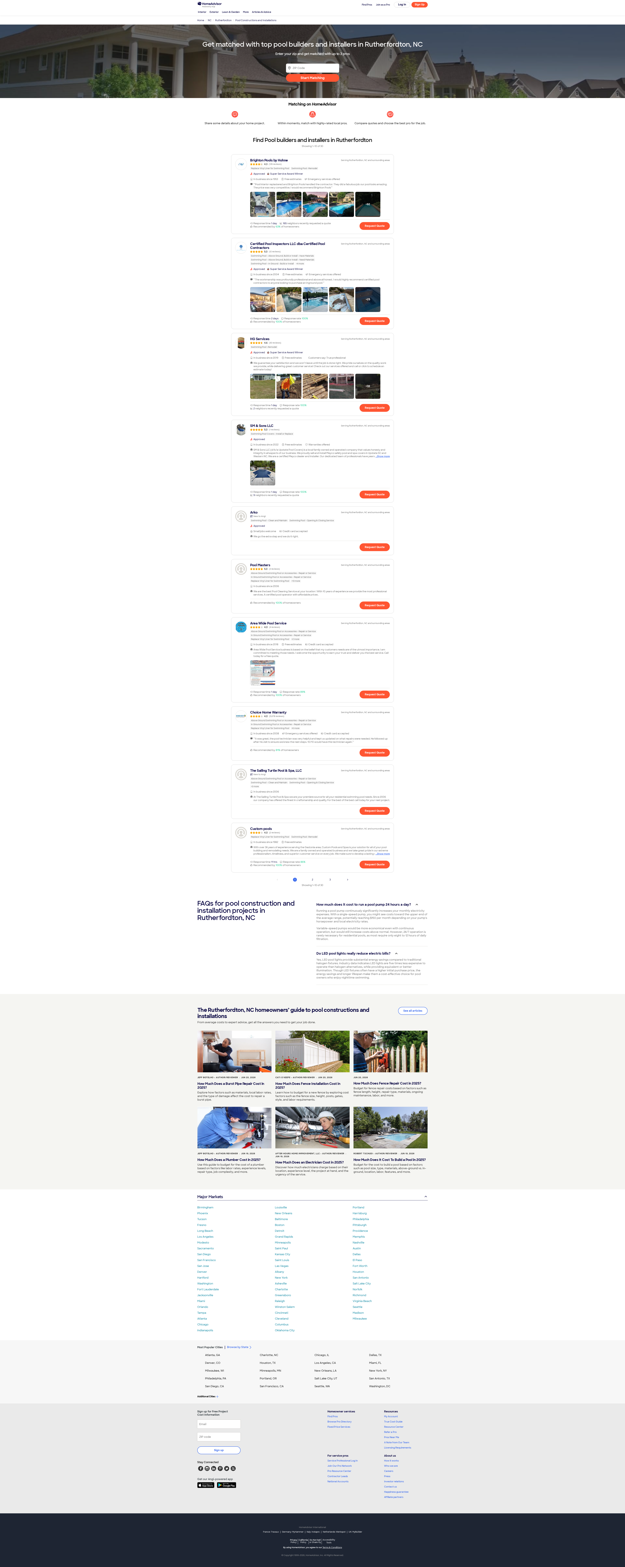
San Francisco (206, 1260)
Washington (205, 1283)
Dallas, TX (375, 1355)
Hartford (202, 1277)
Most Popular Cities (210, 1347)
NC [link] (209, 20)
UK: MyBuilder (355, 1532)
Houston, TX (268, 1363)
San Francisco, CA (272, 1386)
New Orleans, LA (325, 1370)
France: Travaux (271, 1532)
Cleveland (281, 1318)
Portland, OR (268, 1378)
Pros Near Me (391, 1437)
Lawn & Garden (231, 12)
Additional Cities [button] (206, 1396)
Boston (279, 1225)
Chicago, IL (321, 1355)
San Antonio (361, 1277)
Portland (358, 1207)
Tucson (202, 1219)
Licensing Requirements (397, 1447)
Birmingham (205, 1207)
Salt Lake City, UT (325, 1378)
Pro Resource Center (339, 1471)
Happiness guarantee (396, 1491)
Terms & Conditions (332, 1547)
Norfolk (357, 1289)
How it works (391, 1460)
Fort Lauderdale (208, 1289)
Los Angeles (205, 1236)
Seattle (357, 1307)
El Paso (357, 1260)
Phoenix (202, 1213)
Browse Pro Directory (339, 1421)
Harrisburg (360, 1213)
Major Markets (210, 1196)
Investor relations (394, 1481)
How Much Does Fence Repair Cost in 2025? (387, 1083)
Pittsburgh (360, 1225)
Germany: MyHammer (293, 1532)
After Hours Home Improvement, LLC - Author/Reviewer (309, 1153)
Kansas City (282, 1254)
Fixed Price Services (338, 1426)
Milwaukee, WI (214, 1370)
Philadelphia (361, 1219)
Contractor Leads (337, 1476)
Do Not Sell (315, 1541)
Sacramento (205, 1248)
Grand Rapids (284, 1236)
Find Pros (332, 1416)
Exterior (214, 12)
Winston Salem (285, 1307)
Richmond (359, 1295)
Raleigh (280, 1301)
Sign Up (420, 4)
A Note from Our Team (396, 1442)
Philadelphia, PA (215, 1378)
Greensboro (283, 1295)
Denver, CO (212, 1363)
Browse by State (237, 1347)
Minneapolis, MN (270, 1370)
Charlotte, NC (269, 1355)
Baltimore (281, 1219)
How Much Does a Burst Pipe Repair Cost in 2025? (230, 1086)
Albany (279, 1272)
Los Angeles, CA (325, 1363)
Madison (358, 1313)
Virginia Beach (362, 1301)
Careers (388, 1471)
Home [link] (200, 20)
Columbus (281, 1324)
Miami (201, 1301)
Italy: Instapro (313, 1532)
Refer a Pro (390, 1432)
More (246, 12)
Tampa (201, 1313)
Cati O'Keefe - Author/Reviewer (295, 1077)
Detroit (279, 1231)
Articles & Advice (261, 12)
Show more (383, 456)
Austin (357, 1248)
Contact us (390, 1486)
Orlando (202, 1307)
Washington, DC (379, 1386)
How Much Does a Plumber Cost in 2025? (229, 1160)
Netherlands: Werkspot (334, 1532)
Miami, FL (375, 1363)
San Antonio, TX (379, 1378)
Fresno (201, 1225)
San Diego (204, 1254)
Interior (202, 12)
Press (387, 1476)
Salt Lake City (362, 1283)
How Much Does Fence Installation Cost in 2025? (307, 1086)
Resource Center (393, 1426)
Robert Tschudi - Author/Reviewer (375, 1153)
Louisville (281, 1207)
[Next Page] (348, 880)
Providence (360, 1231)
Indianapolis (205, 1330)
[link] (312, 164)
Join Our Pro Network (339, 1465)
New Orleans (283, 1213)
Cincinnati (281, 1313)
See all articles (412, 1010)
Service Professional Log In (342, 1460)
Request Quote (375, 226)
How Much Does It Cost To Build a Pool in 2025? (390, 1160)
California (303, 1541)
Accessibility (329, 1541)
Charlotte (281, 1289)
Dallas (357, 1254)
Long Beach (205, 1231)
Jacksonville (205, 1295)
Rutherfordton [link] (223, 20)
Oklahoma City (285, 1330)
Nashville (358, 1242)
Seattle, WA (322, 1386)
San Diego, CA (214, 1386)
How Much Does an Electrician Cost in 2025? (309, 1162)
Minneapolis (283, 1242)
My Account (391, 1416)
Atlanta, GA (212, 1355)
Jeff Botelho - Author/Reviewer (217, 1077)
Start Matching (313, 78)
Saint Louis (282, 1260)
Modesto (203, 1242)
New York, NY (378, 1370)
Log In (402, 4)
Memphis (359, 1236)
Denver (202, 1272)
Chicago (202, 1324)
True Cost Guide (393, 1421)
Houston (358, 1272)
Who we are (391, 1465)
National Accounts (337, 1481)
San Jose (203, 1266)
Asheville (281, 1283)
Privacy (293, 1541)
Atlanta (202, 1318)
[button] (262, 204)
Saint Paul (281, 1248)
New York (281, 1277)
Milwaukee (360, 1318)
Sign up (219, 1450)
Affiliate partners (393, 1497)
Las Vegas (281, 1266)
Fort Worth (360, 1266)
